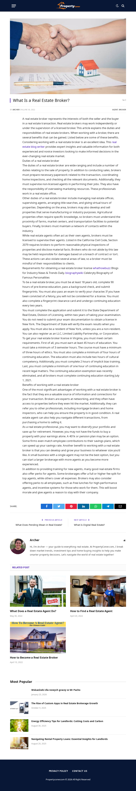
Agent (115, 109)
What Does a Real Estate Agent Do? (33, 611)
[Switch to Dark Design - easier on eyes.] (117, 5)
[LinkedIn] (14, 143)
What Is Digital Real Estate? (89, 524)
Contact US (79, 771)
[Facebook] (14, 128)
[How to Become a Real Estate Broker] (38, 637)
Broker (122, 109)
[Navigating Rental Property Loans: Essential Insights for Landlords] (19, 743)
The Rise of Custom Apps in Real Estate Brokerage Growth (64, 703)
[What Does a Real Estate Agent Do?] (38, 591)
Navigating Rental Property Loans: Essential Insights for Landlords (69, 739)
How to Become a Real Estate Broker (34, 657)
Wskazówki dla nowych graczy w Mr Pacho (55, 689)
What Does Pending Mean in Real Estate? (39, 524)
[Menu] (14, 6)
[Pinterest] (14, 150)
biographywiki (74, 273)
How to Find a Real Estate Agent (91, 611)
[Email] (14, 172)
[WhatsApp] (14, 157)
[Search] (122, 6)
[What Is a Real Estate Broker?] (68, 56)
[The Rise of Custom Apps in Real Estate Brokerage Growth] (19, 707)
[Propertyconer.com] (68, 6)
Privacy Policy (58, 771)
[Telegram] (14, 165)
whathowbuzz (102, 268)
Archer (16, 109)
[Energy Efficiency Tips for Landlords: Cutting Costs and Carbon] (19, 725)
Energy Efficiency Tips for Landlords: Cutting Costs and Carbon (67, 721)
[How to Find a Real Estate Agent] (98, 591)
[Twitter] (14, 135)
